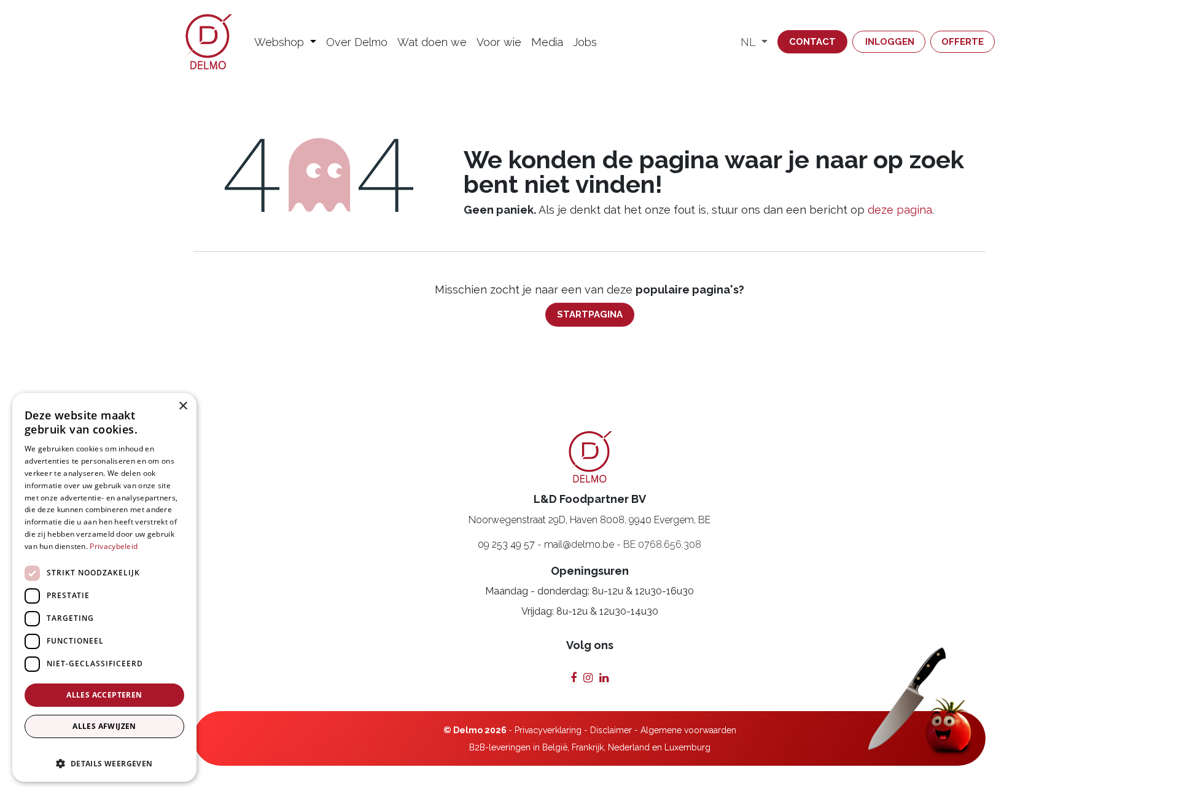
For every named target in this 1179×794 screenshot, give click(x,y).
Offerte (962, 41)
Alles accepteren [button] (104, 695)
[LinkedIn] (604, 677)
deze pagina (900, 209)
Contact (812, 41)
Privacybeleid (114, 546)
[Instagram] (588, 677)
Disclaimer (611, 730)
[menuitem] (285, 42)
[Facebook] (573, 677)
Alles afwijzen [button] (104, 726)
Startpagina (590, 314)
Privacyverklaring (548, 730)
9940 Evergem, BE (669, 520)
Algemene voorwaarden (688, 730)
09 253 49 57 (506, 544)
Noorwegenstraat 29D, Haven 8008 (547, 520)
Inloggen (889, 41)
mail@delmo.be (579, 544)
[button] (104, 757)
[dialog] (104, 587)
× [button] (182, 406)
